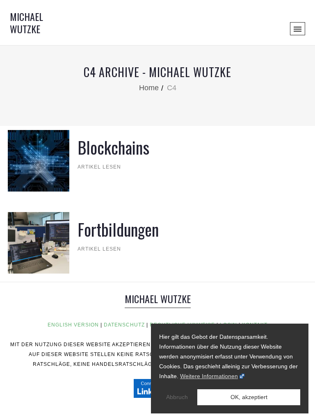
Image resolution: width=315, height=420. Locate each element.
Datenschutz (124, 325)
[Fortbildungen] (38, 242)
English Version (73, 325)
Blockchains (113, 147)
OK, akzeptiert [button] (249, 397)
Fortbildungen (118, 229)
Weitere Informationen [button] (209, 376)
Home (149, 88)
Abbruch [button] (177, 397)
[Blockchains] (38, 160)
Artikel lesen (96, 167)
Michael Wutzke (26, 22)
